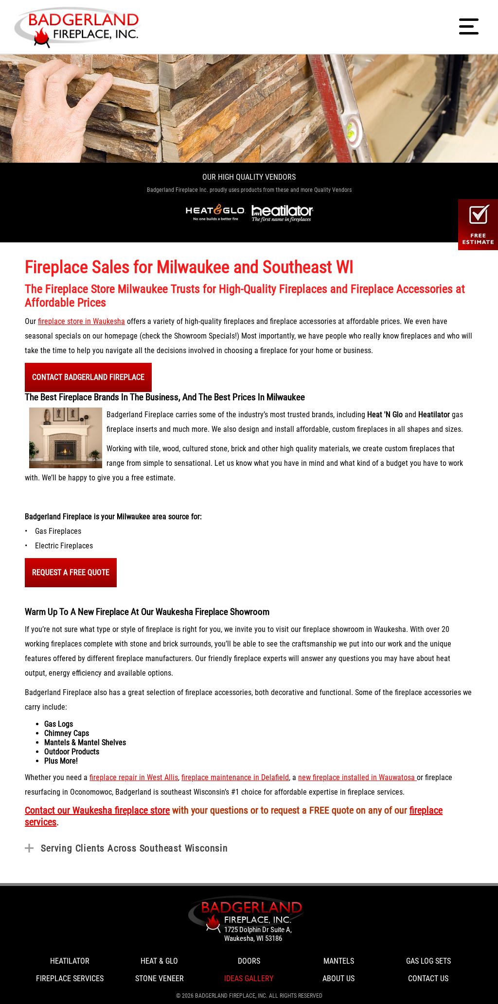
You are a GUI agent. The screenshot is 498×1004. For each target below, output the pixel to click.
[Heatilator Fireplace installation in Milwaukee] (282, 213)
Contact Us (428, 978)
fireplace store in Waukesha (81, 321)
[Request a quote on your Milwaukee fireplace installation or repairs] (249, 913)
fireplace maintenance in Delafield (235, 777)
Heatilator (69, 961)
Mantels (338, 961)
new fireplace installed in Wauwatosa (357, 777)
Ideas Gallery (248, 978)
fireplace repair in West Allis (133, 777)
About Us (338, 978)
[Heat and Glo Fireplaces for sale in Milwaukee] (215, 213)
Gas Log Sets (428, 961)
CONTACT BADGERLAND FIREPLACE (88, 377)
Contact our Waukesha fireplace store (97, 810)
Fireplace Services (70, 978)
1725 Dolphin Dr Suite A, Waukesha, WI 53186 (258, 934)
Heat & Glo (159, 961)
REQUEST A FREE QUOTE (70, 572)
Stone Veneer (159, 978)
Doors (249, 961)
